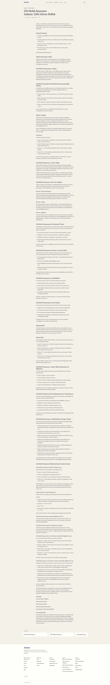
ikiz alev (43, 184)
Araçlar (65, 2)
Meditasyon (39, 661)
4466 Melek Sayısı (81, 634)
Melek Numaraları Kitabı (41, 601)
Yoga (38, 659)
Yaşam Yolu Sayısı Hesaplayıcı (65, 662)
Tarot (25, 665)
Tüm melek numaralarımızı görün (43, 52)
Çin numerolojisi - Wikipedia (42, 599)
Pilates (38, 665)
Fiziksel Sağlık (52, 661)
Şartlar (76, 667)
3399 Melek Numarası (56, 634)
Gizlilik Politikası (78, 665)
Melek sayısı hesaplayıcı (67, 659)
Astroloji (25, 661)
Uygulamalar (56, 2)
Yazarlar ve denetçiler (79, 661)
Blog (25, 669)
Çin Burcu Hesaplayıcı (66, 669)
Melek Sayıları (31, 8)
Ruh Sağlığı (52, 659)
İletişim (76, 663)
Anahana (26, 2)
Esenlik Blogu (52, 665)
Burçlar (25, 663)
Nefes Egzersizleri (40, 663)
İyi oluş (61, 2)
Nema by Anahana (49, 2)
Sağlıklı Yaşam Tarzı (53, 663)
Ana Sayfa (26, 8)
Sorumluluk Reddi (78, 669)
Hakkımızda (77, 659)
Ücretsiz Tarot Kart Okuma (67, 671)
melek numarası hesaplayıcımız (58, 513)
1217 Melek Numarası (29, 634)
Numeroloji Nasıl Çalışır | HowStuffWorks (45, 609)
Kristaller (25, 667)
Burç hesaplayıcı (65, 667)
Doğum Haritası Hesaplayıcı (67, 665)
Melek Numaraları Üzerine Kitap (43, 606)
